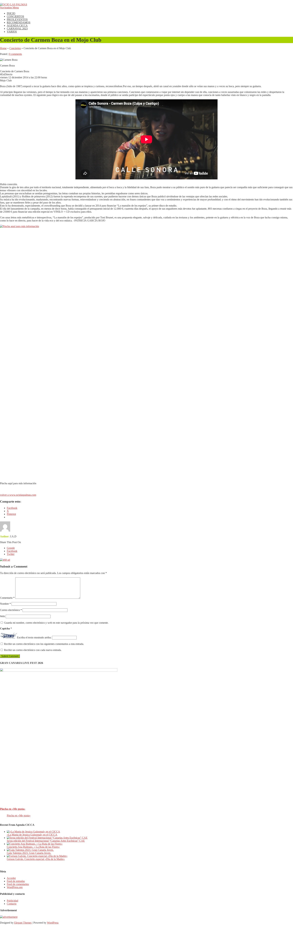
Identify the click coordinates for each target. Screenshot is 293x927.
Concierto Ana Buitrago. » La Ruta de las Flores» (33, 846)
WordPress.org (15, 887)
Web (2, 616)
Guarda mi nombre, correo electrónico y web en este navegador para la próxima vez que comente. (56, 622)
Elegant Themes (23, 922)
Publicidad (12, 900)
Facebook (12, 551)
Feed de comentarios (18, 884)
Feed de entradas (16, 881)
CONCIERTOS (15, 16)
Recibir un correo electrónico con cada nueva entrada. (33, 650)
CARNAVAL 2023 (17, 28)
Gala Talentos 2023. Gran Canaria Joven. (29, 853)
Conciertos (15, 48)
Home (3, 48)
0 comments (15, 54)
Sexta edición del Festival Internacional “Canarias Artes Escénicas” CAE (46, 840)
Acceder (11, 878)
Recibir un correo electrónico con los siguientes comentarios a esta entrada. (44, 643)
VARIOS (12, 31)
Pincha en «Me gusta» (12, 808)
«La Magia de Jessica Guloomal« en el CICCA (32, 834)
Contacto (11, 903)
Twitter (10, 554)
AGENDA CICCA (17, 25)
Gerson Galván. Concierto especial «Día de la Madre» (36, 859)
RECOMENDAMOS (18, 22)
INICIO (11, 13)
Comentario (7, 597)
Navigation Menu (9, 7)
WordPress (52, 922)
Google (11, 548)
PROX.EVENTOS (17, 19)
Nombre (5, 603)
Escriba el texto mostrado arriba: (34, 637)
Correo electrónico (11, 610)
